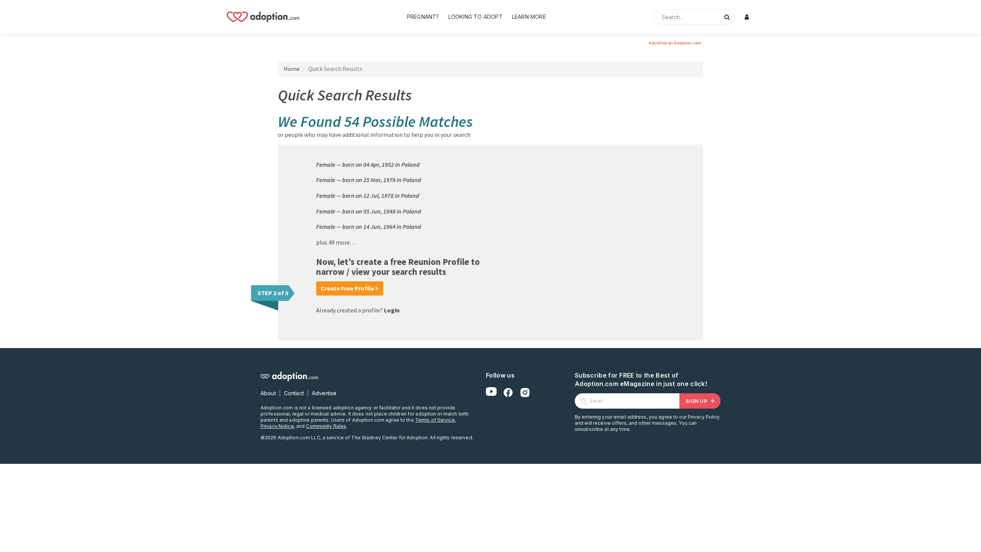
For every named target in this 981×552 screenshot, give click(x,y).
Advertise (324, 393)
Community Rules (326, 426)
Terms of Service (435, 420)
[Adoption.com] (263, 17)
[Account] (746, 17)
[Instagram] (525, 392)
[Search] (727, 17)
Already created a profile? (358, 310)
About (268, 393)
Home (292, 68)
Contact (294, 393)
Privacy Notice (277, 426)
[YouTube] (491, 392)
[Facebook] (508, 392)
